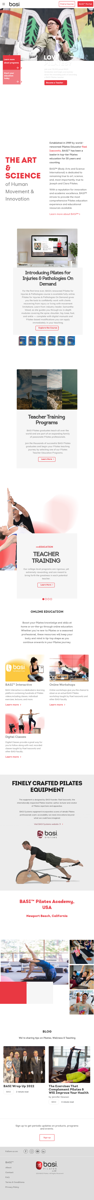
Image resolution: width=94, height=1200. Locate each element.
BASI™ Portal (85, 4)
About (8, 1168)
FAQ (7, 1177)
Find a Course (67, 4)
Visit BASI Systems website (47, 824)
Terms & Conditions (14, 1182)
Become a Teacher (55, 83)
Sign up (47, 1138)
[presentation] (8, 1064)
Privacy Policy (12, 1187)
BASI (8, 1091)
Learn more (12, 705)
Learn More (47, 459)
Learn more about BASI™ (63, 214)
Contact (9, 1173)
